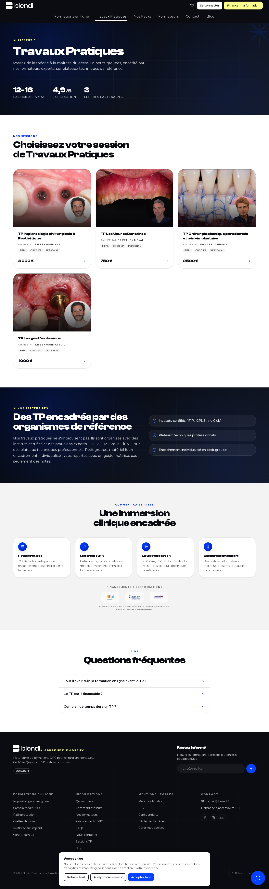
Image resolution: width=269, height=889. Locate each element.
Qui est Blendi (85, 801)
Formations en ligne (71, 16)
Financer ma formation (243, 5)
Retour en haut (243, 872)
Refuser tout (76, 877)
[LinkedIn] (221, 817)
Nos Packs (142, 16)
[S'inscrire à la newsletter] (251, 768)
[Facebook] (204, 817)
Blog (211, 16)
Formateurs (168, 16)
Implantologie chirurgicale (31, 801)
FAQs (79, 828)
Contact (192, 16)
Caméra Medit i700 (26, 808)
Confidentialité (148, 814)
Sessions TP (84, 841)
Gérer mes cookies (151, 827)
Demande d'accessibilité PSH (221, 808)
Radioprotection (24, 814)
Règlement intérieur (152, 821)
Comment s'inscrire (89, 808)
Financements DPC (89, 821)
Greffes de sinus (24, 821)
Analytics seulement (108, 877)
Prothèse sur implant (27, 828)
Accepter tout (141, 877)
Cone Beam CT (23, 835)
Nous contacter (86, 835)
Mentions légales (150, 801)
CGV (141, 808)
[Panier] (191, 5)
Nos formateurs (86, 814)
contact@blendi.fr (217, 801)
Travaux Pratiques (111, 16)
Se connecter (209, 5)
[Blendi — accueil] (19, 5)
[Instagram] (213, 817)
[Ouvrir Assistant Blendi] (258, 878)
